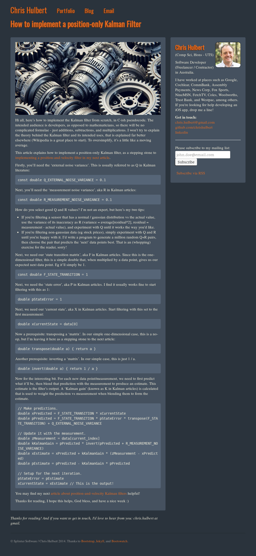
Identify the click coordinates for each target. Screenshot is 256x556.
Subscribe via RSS (190, 172)
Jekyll (100, 541)
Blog (89, 11)
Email (109, 11)
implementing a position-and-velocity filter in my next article (62, 157)
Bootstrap (87, 541)
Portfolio (66, 11)
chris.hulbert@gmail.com (195, 122)
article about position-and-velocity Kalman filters (89, 493)
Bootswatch (120, 541)
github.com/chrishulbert (193, 127)
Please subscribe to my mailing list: (202, 148)
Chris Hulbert (28, 10)
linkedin (181, 132)
